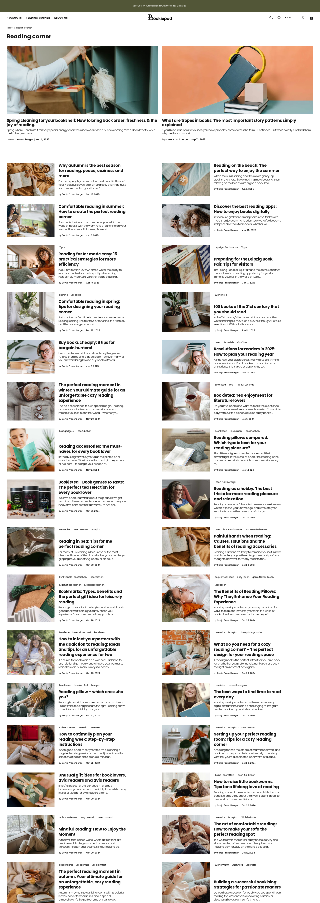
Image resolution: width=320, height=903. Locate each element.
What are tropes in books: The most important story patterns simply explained (229, 123)
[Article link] (82, 93)
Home (9, 27)
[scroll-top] (313, 896)
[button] (279, 18)
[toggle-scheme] (271, 18)
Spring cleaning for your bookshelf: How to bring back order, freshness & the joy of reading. (82, 123)
